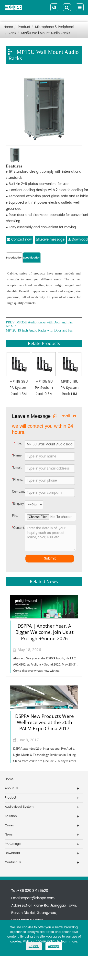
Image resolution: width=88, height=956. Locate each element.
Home (8, 27)
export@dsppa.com (38, 898)
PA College (13, 844)
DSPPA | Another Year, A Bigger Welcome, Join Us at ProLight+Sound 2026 (44, 632)
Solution (11, 816)
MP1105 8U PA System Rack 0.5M (44, 388)
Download (12, 853)
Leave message (52, 239)
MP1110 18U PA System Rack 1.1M (69, 388)
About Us (11, 788)
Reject (34, 946)
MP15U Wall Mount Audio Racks (45, 33)
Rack (12, 33)
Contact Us (13, 862)
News (8, 834)
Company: (18, 491)
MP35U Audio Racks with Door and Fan (44, 322)
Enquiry (15, 503)
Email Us (68, 416)
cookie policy (46, 941)
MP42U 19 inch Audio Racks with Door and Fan (39, 330)
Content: (15, 528)
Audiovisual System (19, 806)
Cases (9, 825)
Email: (17, 467)
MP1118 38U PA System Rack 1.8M (19, 388)
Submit (50, 558)
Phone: (17, 479)
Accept (53, 946)
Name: (17, 455)
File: (15, 515)
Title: (18, 443)
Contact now (21, 239)
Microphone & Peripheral (54, 27)
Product (24, 27)
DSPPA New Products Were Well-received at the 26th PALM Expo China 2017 (44, 722)
